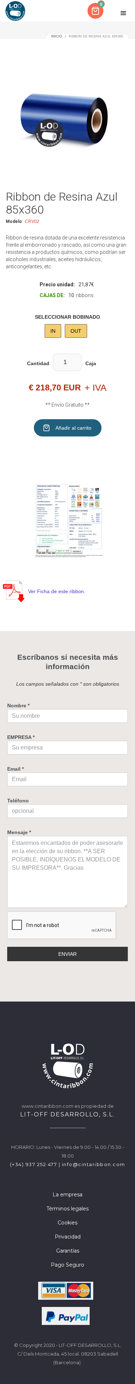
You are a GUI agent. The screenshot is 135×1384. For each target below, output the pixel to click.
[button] (96, 11)
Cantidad (38, 363)
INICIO (56, 36)
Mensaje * (19, 832)
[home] (15, 11)
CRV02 (32, 221)
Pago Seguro (67, 1265)
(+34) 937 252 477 (33, 1164)
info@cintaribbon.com (93, 1164)
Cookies (67, 1222)
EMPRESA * (21, 737)
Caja (90, 363)
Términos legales (67, 1208)
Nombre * (18, 705)
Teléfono (18, 800)
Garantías (67, 1251)
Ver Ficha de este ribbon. (56, 591)
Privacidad (68, 1236)
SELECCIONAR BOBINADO (67, 317)
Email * (15, 769)
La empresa (67, 1194)
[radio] (53, 331)
